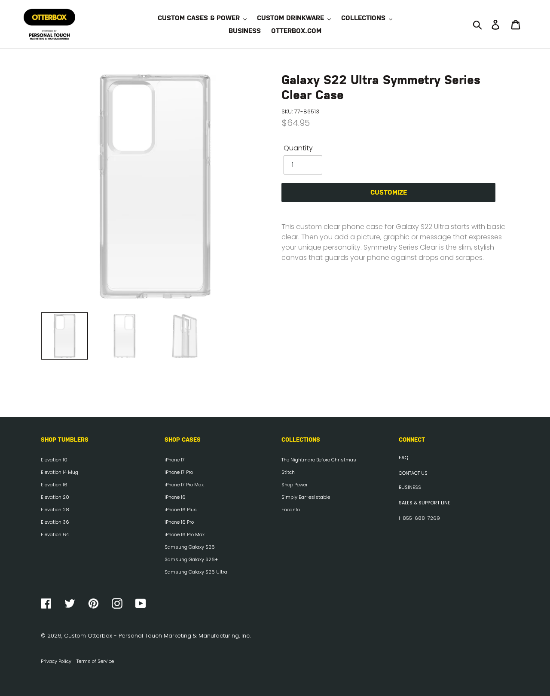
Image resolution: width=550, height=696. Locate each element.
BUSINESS (410, 487)
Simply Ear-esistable (305, 497)
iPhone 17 (175, 459)
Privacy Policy (56, 661)
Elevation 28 (55, 509)
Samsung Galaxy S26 (190, 546)
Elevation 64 (55, 534)
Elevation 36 (55, 522)
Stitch (288, 472)
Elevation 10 (54, 459)
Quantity (298, 148)
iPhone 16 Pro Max (185, 534)
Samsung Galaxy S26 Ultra (196, 571)
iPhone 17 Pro (179, 472)
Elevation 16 (54, 484)
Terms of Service (95, 661)
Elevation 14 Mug (59, 472)
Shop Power (294, 484)
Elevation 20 (55, 497)
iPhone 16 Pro (179, 522)
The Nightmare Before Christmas (318, 459)
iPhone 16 (175, 497)
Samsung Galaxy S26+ (191, 559)
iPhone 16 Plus (181, 509)
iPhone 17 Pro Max (184, 484)
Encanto (290, 509)
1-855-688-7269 (419, 518)
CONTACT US (413, 473)
